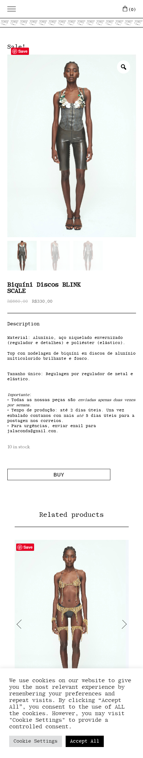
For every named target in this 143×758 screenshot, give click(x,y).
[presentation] (19, 624)
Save (22, 51)
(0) (132, 9)
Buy (59, 474)
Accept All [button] (84, 741)
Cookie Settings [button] (36, 741)
